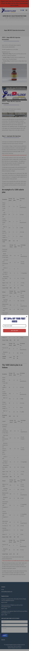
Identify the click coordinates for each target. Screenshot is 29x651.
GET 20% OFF (14, 330)
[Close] (26, 316)
